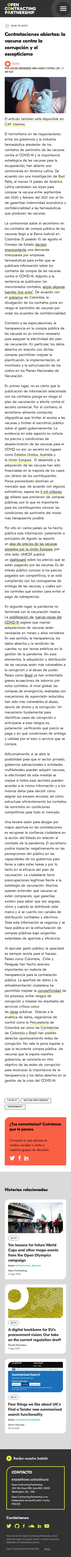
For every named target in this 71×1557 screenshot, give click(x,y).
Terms (47, 1549)
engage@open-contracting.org (30, 1479)
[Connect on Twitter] (8, 1526)
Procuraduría (39, 1023)
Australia (46, 455)
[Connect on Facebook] (24, 1526)
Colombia (17, 1033)
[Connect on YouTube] (46, 1526)
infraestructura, (23, 1266)
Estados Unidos (26, 455)
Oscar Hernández (20, 68)
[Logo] (31, 8)
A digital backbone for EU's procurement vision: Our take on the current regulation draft (34, 1335)
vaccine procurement (36, 1100)
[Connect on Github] (17, 1526)
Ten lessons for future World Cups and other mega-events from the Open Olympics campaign (33, 1253)
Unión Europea (19, 460)
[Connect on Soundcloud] (31, 1526)
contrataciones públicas (27, 1420)
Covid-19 (12, 1100)
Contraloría (49, 1028)
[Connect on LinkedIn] (39, 1526)
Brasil (33, 1033)
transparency (15, 1107)
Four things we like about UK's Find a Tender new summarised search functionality (35, 1410)
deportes (36, 1266)
